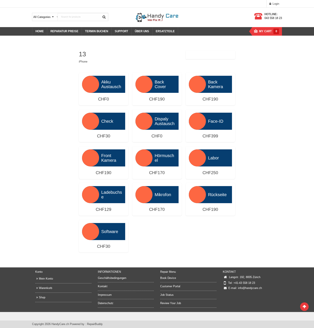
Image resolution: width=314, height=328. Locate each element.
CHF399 (210, 136)
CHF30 (103, 136)
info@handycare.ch (250, 288)
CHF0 (103, 99)
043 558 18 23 (273, 18)
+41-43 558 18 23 (244, 282)
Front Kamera (108, 158)
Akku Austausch (111, 84)
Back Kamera (215, 84)
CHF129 (103, 209)
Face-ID (215, 121)
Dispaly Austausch (165, 121)
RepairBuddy (95, 324)
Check (107, 121)
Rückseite (217, 194)
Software (109, 231)
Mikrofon (163, 194)
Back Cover (160, 84)
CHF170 (157, 172)
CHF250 (210, 172)
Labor (213, 158)
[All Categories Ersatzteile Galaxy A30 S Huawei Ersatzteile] (45, 17)
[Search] (104, 17)
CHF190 (157, 99)
